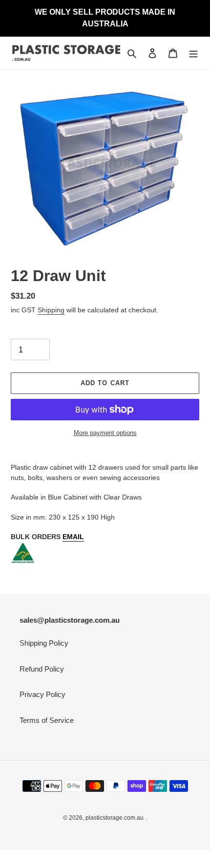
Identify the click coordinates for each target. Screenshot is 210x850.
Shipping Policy (44, 643)
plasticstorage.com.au (114, 817)
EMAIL (73, 537)
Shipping (51, 310)
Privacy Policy (42, 694)
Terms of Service (47, 720)
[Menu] (193, 53)
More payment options (105, 432)
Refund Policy (42, 669)
